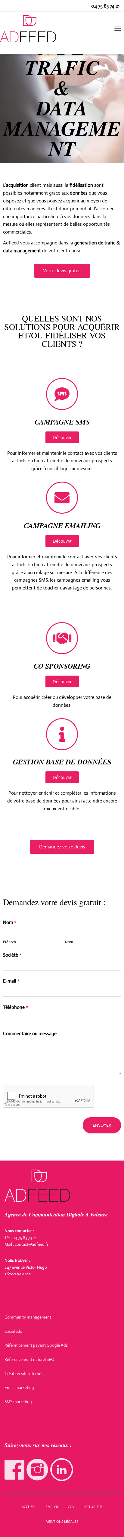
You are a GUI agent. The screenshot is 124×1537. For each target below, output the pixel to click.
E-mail (11, 981)
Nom (9, 922)
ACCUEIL (29, 1506)
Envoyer (102, 1125)
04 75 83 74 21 (105, 6)
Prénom (9, 942)
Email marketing (19, 1387)
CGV (71, 1506)
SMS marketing (18, 1401)
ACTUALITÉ (93, 1506)
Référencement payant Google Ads (36, 1345)
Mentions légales (62, 1521)
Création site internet (24, 1373)
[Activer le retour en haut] (112, 1524)
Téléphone (15, 1007)
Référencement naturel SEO (29, 1359)
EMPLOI (51, 1506)
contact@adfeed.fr (31, 1244)
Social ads (13, 1331)
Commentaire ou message (30, 1034)
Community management (28, 1317)
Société (12, 955)
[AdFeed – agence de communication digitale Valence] (30, 28)
